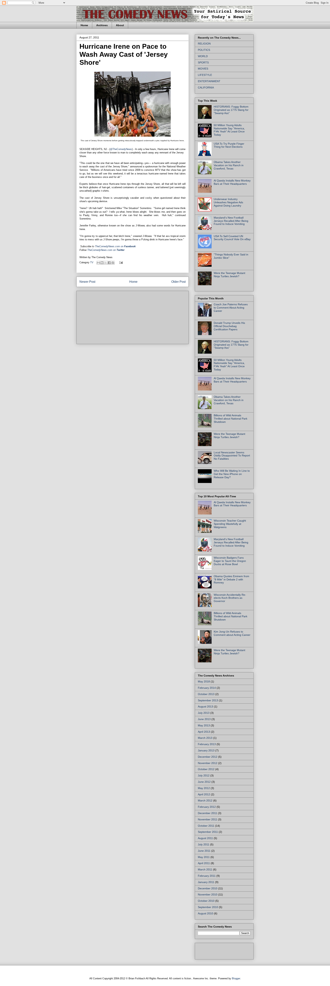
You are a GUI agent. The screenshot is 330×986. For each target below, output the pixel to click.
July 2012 (203, 775)
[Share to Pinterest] (113, 263)
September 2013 (208, 700)
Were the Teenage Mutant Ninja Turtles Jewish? (229, 274)
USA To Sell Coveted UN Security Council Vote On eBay (232, 238)
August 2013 (205, 706)
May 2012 (204, 788)
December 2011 (207, 813)
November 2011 (207, 819)
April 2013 (204, 731)
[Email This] (98, 263)
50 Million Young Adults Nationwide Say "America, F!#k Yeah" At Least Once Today (229, 130)
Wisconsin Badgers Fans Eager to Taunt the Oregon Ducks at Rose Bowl (230, 561)
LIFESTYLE (205, 74)
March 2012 (205, 800)
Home (84, 25)
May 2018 (204, 681)
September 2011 (208, 831)
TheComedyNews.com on (106, 250)
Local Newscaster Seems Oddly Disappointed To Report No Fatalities (232, 455)
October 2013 (206, 694)
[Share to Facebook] (109, 263)
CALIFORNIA (206, 87)
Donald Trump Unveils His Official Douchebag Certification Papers (229, 326)
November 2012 (207, 763)
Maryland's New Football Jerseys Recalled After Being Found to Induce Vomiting (231, 221)
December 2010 (207, 888)
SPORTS (203, 62)
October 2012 (206, 769)
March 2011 (205, 869)
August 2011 (205, 838)
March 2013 (205, 737)
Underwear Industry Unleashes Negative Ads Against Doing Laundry (228, 202)
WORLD (203, 56)
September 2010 (208, 907)
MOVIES (203, 68)
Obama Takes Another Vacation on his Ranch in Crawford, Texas (228, 165)
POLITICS (204, 49)
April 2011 (204, 863)
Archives (102, 25)
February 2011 (207, 875)
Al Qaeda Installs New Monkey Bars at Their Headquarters (232, 182)
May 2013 (204, 725)
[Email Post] (120, 262)
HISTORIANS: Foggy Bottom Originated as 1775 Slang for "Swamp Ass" (231, 110)
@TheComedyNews (121, 149)
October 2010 (206, 900)
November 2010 (207, 894)
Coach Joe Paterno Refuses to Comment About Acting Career (231, 307)
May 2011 (204, 857)
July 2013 (203, 712)
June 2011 (204, 850)
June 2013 (204, 719)
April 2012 (204, 794)
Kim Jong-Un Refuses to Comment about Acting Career (232, 633)
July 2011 (203, 844)
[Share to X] (106, 263)
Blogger (236, 978)
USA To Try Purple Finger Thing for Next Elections (229, 145)
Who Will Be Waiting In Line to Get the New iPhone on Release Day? (232, 474)
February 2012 (207, 806)
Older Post (178, 281)
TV (91, 262)
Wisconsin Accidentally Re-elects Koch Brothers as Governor (230, 598)
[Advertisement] (108, 316)
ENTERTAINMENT (209, 81)
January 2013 (206, 750)
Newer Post (87, 281)
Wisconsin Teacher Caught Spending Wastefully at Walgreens (230, 524)
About (120, 25)
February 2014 (207, 687)
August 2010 (205, 913)
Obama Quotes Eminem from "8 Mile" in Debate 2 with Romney (231, 579)
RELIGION (204, 43)
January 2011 (206, 882)
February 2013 (207, 744)
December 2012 (207, 756)
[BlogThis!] (102, 263)
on (115, 246)
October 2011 (206, 825)
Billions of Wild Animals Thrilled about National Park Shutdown (230, 418)
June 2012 (204, 781)
